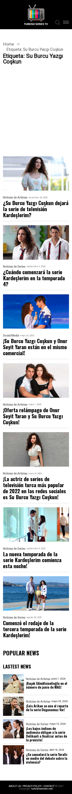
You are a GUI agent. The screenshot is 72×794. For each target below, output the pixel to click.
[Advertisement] (36, 118)
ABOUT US (15, 786)
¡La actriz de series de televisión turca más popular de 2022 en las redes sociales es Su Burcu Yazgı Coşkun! (34, 488)
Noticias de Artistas (15, 197)
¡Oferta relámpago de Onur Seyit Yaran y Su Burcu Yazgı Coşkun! (33, 416)
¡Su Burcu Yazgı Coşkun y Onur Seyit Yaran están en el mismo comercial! (35, 347)
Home (8, 44)
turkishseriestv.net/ (42, 788)
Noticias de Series (14, 266)
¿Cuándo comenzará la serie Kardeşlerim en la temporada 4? (34, 278)
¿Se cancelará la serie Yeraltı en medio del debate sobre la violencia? (46, 758)
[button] (66, 23)
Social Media (11, 335)
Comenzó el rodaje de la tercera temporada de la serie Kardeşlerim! (34, 629)
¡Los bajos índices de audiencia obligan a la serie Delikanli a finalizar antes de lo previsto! (46, 734)
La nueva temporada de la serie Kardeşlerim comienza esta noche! (32, 560)
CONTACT (49, 786)
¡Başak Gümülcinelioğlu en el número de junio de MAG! (46, 685)
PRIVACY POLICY (32, 786)
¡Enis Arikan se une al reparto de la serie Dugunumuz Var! (47, 708)
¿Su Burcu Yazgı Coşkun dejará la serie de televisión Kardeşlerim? (35, 209)
